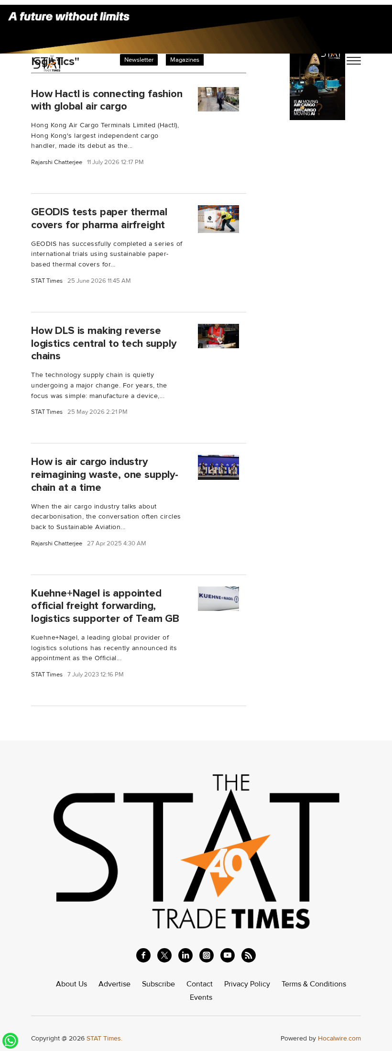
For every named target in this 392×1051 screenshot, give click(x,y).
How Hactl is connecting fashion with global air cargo (107, 100)
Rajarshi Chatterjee (56, 162)
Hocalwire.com (339, 1038)
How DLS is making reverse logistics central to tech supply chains (103, 343)
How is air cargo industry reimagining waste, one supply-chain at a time (104, 474)
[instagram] (206, 955)
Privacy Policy (247, 984)
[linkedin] (185, 955)
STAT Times (47, 281)
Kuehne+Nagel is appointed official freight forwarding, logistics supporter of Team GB (105, 606)
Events (201, 997)
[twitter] (164, 955)
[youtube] (227, 955)
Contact (199, 984)
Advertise (114, 984)
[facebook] (143, 955)
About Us (71, 984)
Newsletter (138, 60)
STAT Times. (104, 1038)
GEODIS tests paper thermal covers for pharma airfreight (99, 218)
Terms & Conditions (314, 984)
